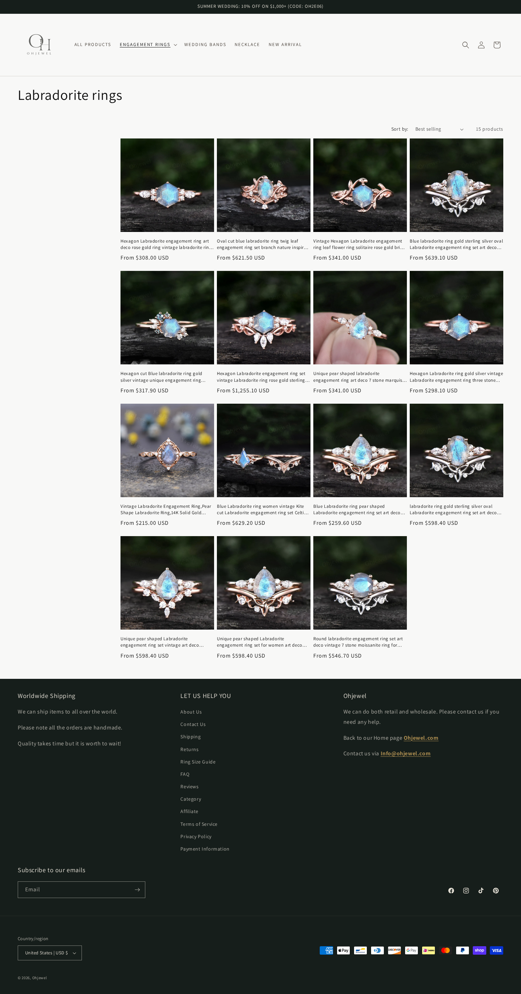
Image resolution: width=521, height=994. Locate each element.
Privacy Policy (195, 836)
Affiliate (189, 811)
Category (190, 799)
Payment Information (204, 849)
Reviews (189, 786)
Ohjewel (39, 977)
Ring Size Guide (197, 762)
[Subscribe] (137, 889)
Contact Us (193, 724)
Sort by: (399, 129)
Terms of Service (199, 824)
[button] (148, 45)
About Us (191, 712)
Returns (189, 749)
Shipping (190, 736)
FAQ (184, 774)
